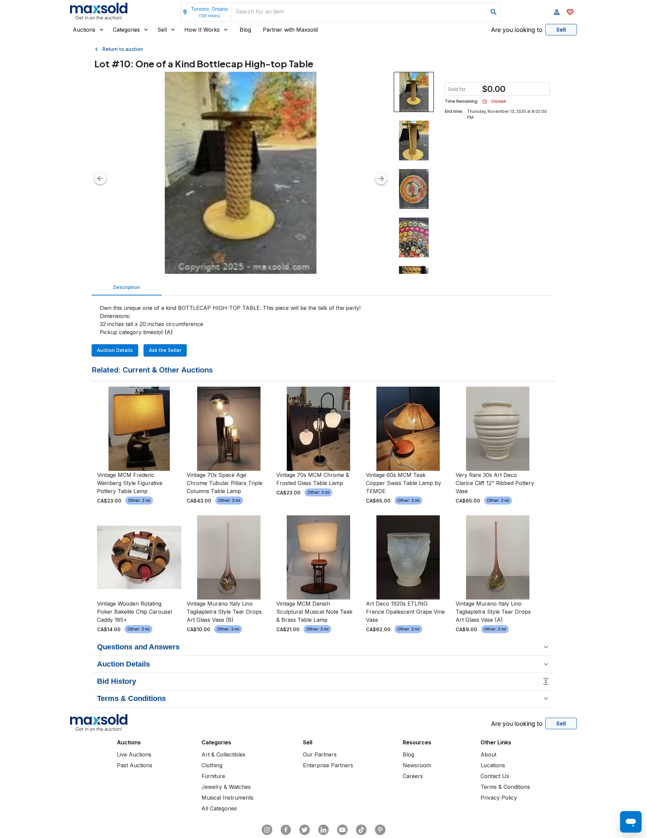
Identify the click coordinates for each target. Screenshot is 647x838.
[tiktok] (361, 830)
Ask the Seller (165, 350)
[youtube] (342, 830)
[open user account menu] (556, 12)
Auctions (84, 29)
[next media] (381, 178)
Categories (126, 29)
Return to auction (122, 49)
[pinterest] (380, 830)
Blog (245, 29)
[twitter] (305, 830)
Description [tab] (126, 287)
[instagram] (267, 830)
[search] (493, 12)
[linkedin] (323, 830)
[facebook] (286, 830)
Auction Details (115, 350)
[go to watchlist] (570, 12)
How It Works (202, 29)
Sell (162, 29)
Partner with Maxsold (290, 29)
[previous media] (100, 178)
